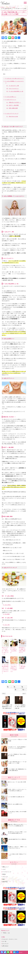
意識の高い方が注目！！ (13, 102)
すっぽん (11, 687)
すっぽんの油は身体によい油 (14, 91)
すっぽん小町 (6, 624)
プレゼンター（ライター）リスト (9, 939)
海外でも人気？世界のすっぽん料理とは (13, 650)
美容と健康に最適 (12, 108)
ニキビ (4, 869)
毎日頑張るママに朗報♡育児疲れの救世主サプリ (22, 650)
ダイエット (18, 689)
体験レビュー (5, 867)
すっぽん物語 (6, 614)
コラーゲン (18, 687)
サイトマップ (5, 943)
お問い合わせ (5, 945)
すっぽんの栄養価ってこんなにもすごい (14, 81)
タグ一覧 (4, 941)
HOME (2, 7)
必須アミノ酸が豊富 (12, 105)
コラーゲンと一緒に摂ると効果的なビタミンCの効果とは (13, 668)
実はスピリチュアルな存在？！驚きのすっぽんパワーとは (5, 651)
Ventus (5, 3)
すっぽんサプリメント (10, 99)
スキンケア (5, 876)
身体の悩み (5, 881)
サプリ (24, 687)
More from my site (12, 116)
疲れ (25, 689)
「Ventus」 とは (6, 932)
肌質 (3, 879)
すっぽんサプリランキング (11, 113)
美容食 (14, 7)
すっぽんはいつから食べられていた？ (14, 78)
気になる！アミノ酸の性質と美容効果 (22, 666)
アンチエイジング (9, 7)
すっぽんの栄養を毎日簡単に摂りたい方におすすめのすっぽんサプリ (5, 669)
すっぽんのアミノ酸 (12, 85)
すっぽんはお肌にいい (10, 96)
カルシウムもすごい (12, 88)
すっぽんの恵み (7, 604)
